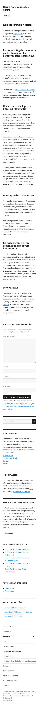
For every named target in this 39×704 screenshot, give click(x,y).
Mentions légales (10, 681)
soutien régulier (9, 279)
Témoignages (8, 671)
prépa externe (23, 81)
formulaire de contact (21, 491)
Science (29, 612)
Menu (6, 15)
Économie (18, 616)
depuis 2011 (18, 34)
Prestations (9, 591)
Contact (6, 461)
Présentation (8, 455)
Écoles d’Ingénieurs (12, 651)
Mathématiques (18, 608)
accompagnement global (25, 89)
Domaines (7, 632)
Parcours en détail (10, 458)
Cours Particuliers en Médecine (17, 549)
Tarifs (5, 464)
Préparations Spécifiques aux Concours (20, 661)
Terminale (8, 616)
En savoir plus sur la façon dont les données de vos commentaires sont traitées (18, 406)
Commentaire (9, 337)
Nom (5, 367)
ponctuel (10, 260)
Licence (7, 608)
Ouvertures (9, 588)
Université (8, 656)
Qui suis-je (7, 666)
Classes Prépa (9, 646)
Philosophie (19, 612)
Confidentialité (7, 700)
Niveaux (6, 637)
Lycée (6, 641)
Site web (6, 386)
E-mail (6, 377)
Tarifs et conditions (10, 676)
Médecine (8, 612)
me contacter (14, 299)
